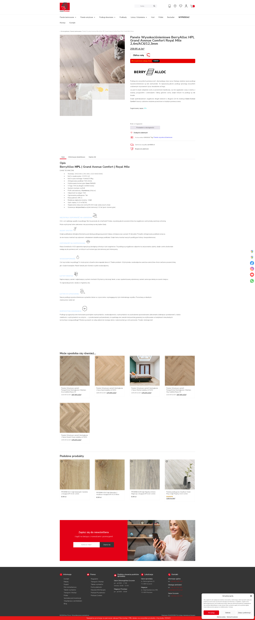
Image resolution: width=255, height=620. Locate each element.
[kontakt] (170, 5)
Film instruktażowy (70, 587)
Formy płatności (96, 587)
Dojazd (66, 584)
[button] (251, 596)
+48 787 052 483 (176, 587)
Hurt (152, 17)
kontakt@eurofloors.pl (175, 590)
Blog (65, 604)
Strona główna (65, 31)
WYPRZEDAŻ (183, 17)
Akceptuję (211, 613)
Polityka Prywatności (232, 617)
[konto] (186, 5)
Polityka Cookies (221, 617)
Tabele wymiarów (70, 590)
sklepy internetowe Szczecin (187, 615)
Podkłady (123, 17)
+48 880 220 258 (176, 596)
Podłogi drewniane (106, 17)
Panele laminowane (67, 17)
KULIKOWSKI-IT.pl (173, 615)
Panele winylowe (86, 17)
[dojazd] (175, 5)
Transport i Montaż (70, 593)
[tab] (63, 157)
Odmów (227, 613)
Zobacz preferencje (244, 613)
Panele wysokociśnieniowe (163, 137)
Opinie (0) (92, 157)
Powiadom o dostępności (145, 127)
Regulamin (94, 579)
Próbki (160, 17)
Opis (63, 157)
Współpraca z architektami (73, 601)
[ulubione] (181, 5)
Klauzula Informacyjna (98, 590)
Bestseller (171, 17)
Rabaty (66, 582)
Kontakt (72, 23)
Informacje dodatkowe (76, 157)
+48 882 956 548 (176, 581)
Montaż (62, 23)
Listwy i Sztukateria (138, 17)
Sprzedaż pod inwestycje (72, 598)
